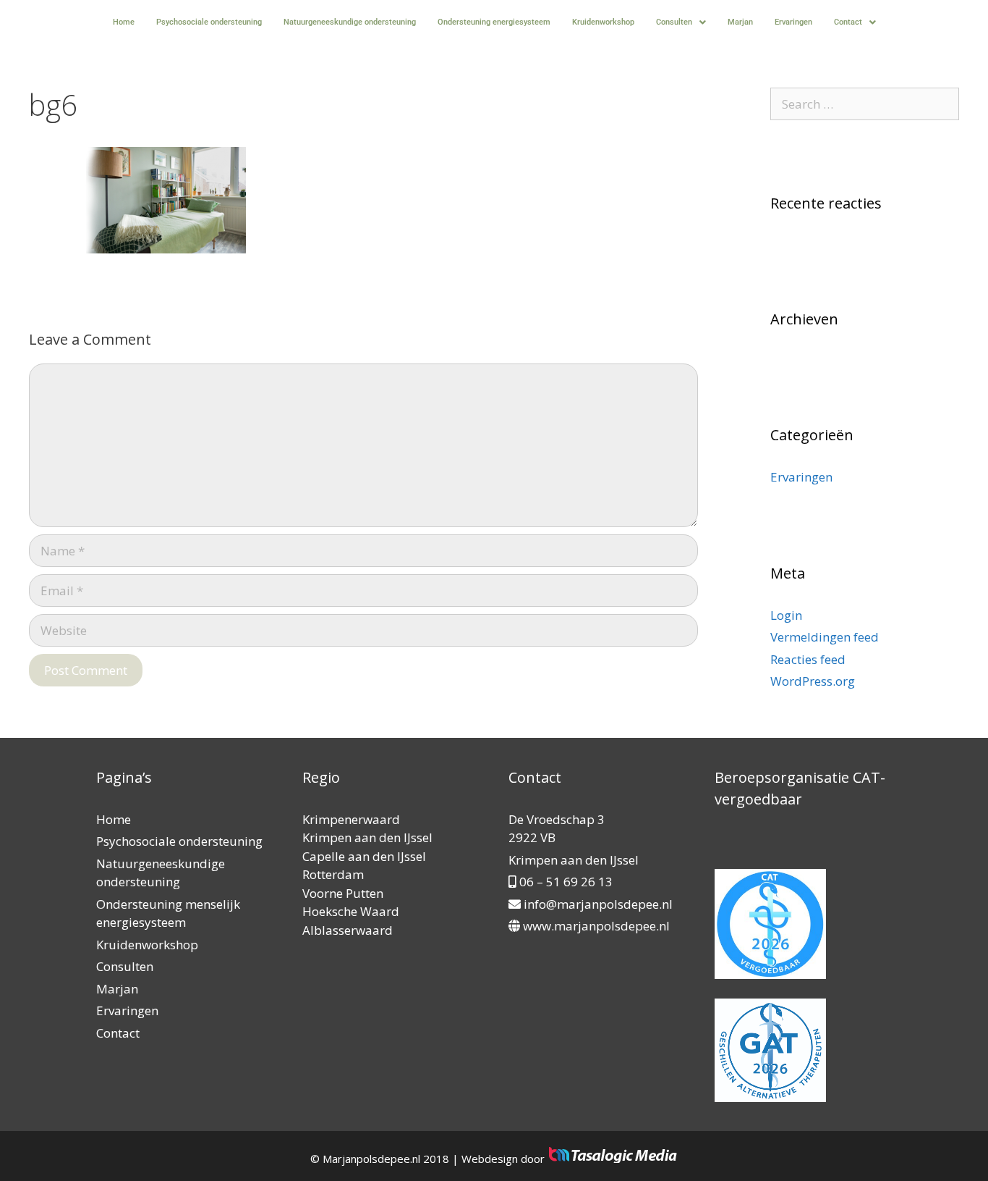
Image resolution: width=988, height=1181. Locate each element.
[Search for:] (865, 104)
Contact (848, 22)
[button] (681, 22)
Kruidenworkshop (603, 22)
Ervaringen (793, 22)
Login (786, 615)
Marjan (740, 22)
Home (124, 22)
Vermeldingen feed (824, 637)
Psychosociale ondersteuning (209, 22)
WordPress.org (812, 681)
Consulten (674, 22)
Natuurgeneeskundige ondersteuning (350, 22)
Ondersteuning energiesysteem (494, 22)
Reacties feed (808, 659)
